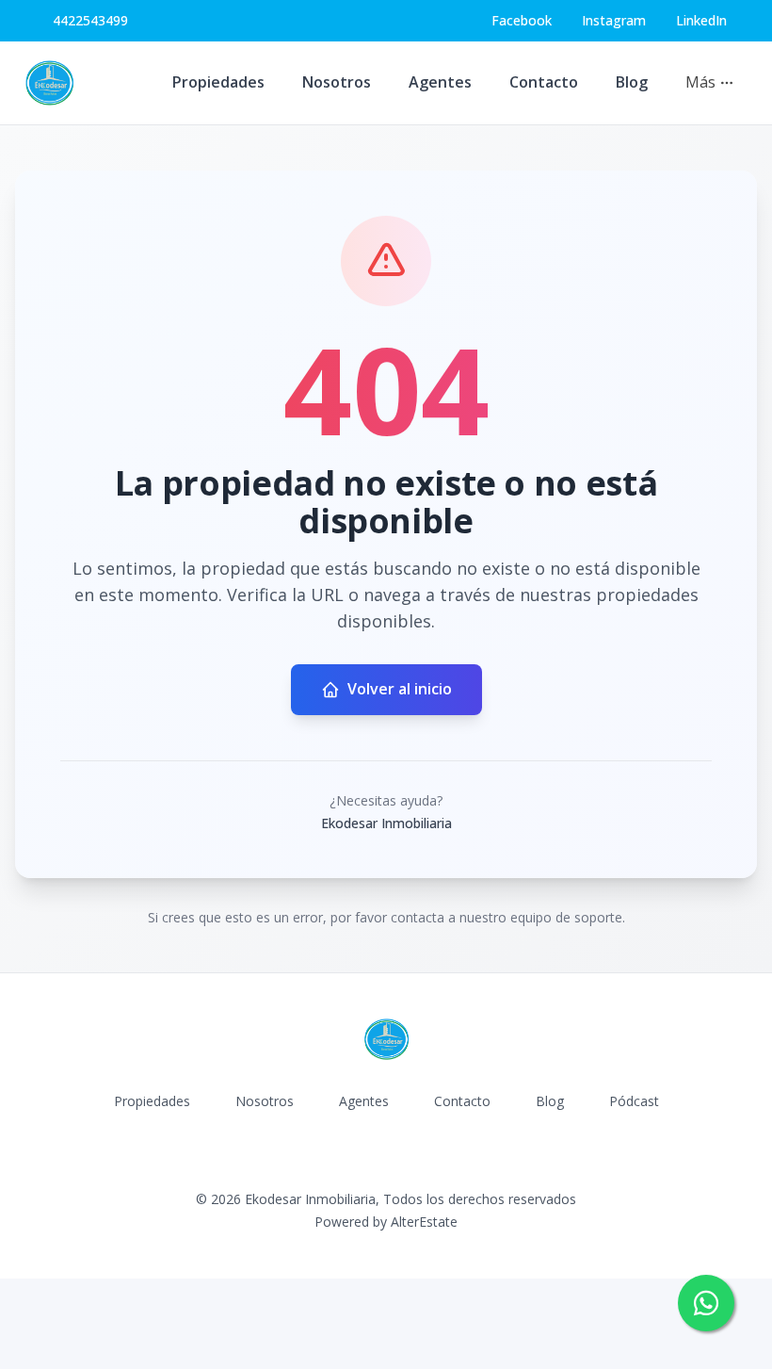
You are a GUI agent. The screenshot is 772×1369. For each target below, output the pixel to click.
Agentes (440, 82)
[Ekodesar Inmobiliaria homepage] (49, 83)
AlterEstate (424, 1221)
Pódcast (634, 1101)
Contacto (543, 82)
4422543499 (90, 20)
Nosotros (336, 82)
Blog (632, 82)
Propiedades (218, 82)
